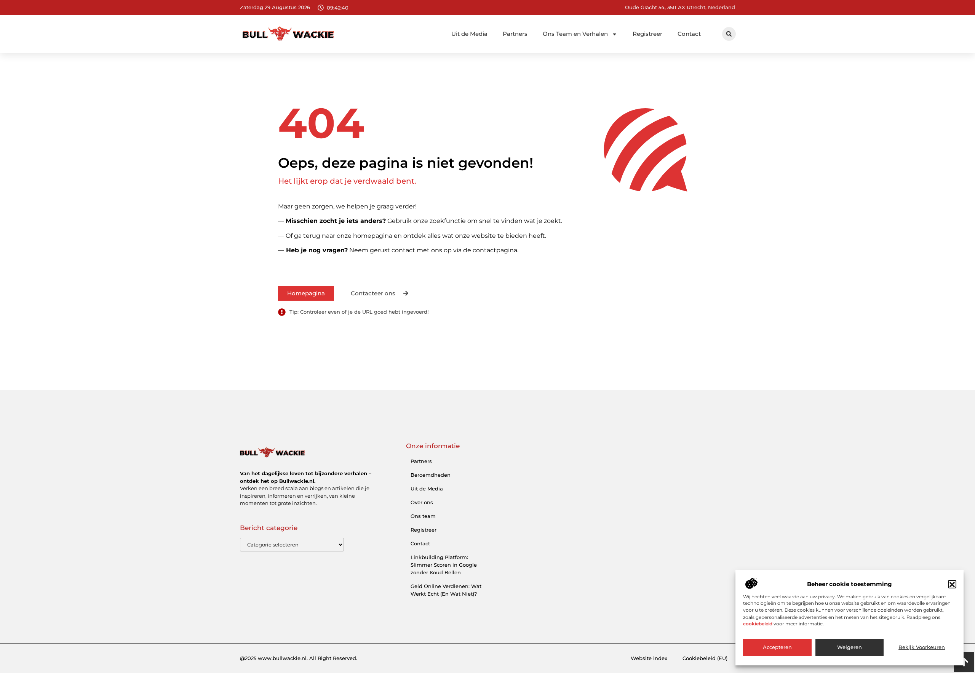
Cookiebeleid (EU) (704, 658)
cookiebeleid (757, 624)
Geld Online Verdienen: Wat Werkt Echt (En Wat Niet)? (446, 590)
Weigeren (849, 647)
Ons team (423, 516)
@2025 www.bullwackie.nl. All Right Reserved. (298, 658)
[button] (952, 584)
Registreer (647, 33)
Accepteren (777, 647)
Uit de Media (469, 33)
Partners (515, 33)
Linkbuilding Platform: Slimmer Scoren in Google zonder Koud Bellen (444, 564)
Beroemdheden (431, 475)
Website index (649, 658)
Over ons (422, 502)
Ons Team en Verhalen (575, 33)
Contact (689, 33)
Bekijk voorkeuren (921, 647)
